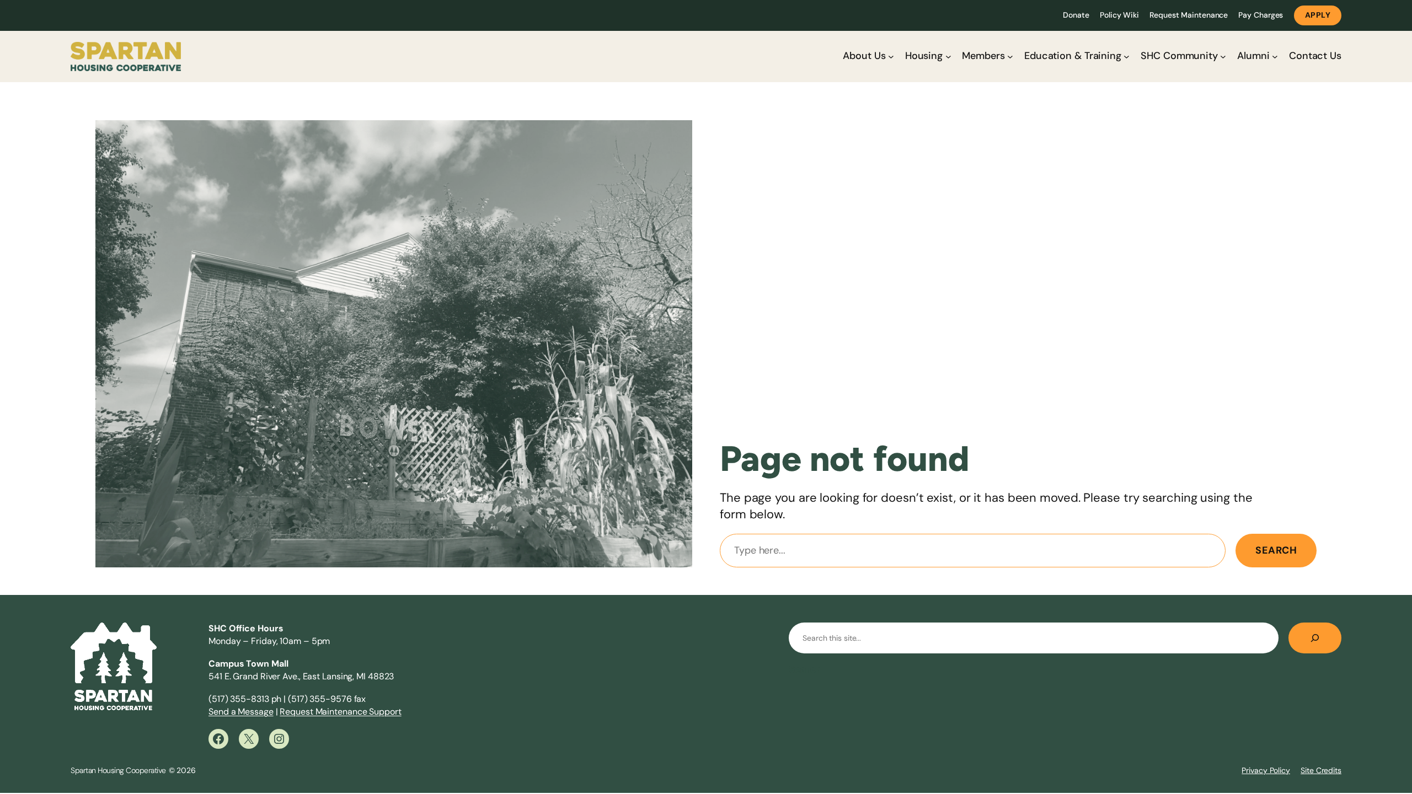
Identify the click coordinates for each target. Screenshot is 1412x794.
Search (1276, 550)
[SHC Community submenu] (1223, 56)
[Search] (1314, 638)
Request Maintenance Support (340, 711)
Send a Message (241, 711)
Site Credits (1321, 770)
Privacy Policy (1266, 770)
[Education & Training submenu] (1127, 56)
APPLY (1318, 15)
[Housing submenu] (948, 56)
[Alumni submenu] (1275, 56)
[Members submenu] (1010, 56)
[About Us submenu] (891, 56)
